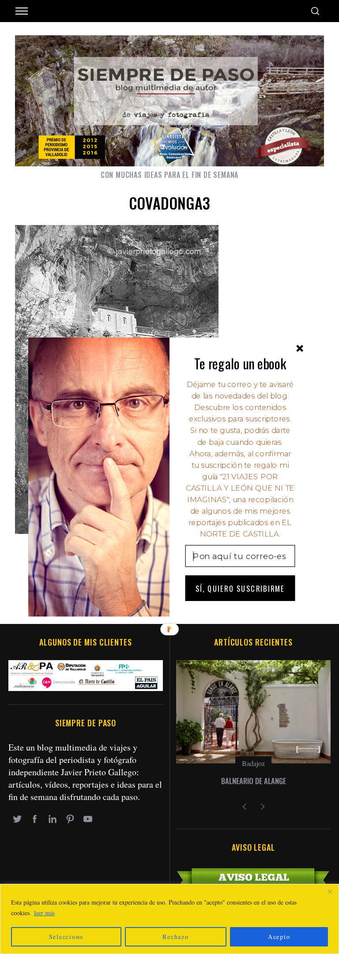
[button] (240, 363)
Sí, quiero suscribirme (240, 587)
